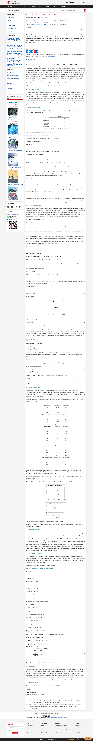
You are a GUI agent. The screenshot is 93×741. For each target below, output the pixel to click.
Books (33, 6)
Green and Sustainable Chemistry (15, 134)
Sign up (40, 739)
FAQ (8, 91)
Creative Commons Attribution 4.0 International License (56, 717)
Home (10, 6)
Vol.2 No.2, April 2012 (52, 14)
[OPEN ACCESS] (69, 2)
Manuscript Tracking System (61, 725)
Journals (25, 6)
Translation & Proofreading (61, 729)
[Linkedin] (16, 207)
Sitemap (29, 730)
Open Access (78, 725)
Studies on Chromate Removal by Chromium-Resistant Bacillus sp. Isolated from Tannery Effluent (14, 45)
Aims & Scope (11, 17)
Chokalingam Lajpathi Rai (39, 20)
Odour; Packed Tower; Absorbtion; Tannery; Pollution (37, 46)
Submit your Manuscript (50, 739)
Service (57, 723)
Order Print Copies (59, 727)
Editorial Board (11, 25)
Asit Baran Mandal (64, 20)
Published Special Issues (13, 75)
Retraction (77, 730)
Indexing (10, 31)
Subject (28, 727)
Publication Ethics (78, 727)
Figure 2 (71, 399)
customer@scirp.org (13, 214)
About (47, 6)
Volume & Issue (58, 732)
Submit (63, 6)
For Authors (43, 729)
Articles (17, 6)
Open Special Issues (12, 72)
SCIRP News (62, 739)
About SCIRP (45, 723)
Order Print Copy (11, 85)
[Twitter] (8, 207)
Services (54, 6)
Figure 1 (47, 281)
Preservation (77, 729)
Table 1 (31, 104)
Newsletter (9, 83)
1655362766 (12, 219)
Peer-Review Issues (45, 730)
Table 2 (69, 390)
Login (83, 2)
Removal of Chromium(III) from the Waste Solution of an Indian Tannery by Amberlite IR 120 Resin (15, 50)
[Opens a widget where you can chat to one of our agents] (88, 738)
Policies (77, 723)
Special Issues (44, 734)
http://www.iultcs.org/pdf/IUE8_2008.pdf (69, 698)
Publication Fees (12, 28)
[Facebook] (12, 207)
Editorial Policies (44, 727)
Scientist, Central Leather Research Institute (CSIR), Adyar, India (40, 22)
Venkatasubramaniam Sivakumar (53, 20)
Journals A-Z (30, 725)
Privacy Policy (78, 732)
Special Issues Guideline (13, 78)
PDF (41, 24)
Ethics (42, 725)
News (40, 6)
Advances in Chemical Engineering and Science (36, 14)
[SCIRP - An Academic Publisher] (15, 2)
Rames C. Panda (29, 20)
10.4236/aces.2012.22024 (34, 24)
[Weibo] (20, 207)
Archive (9, 22)
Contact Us (9, 88)
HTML (45, 24)
